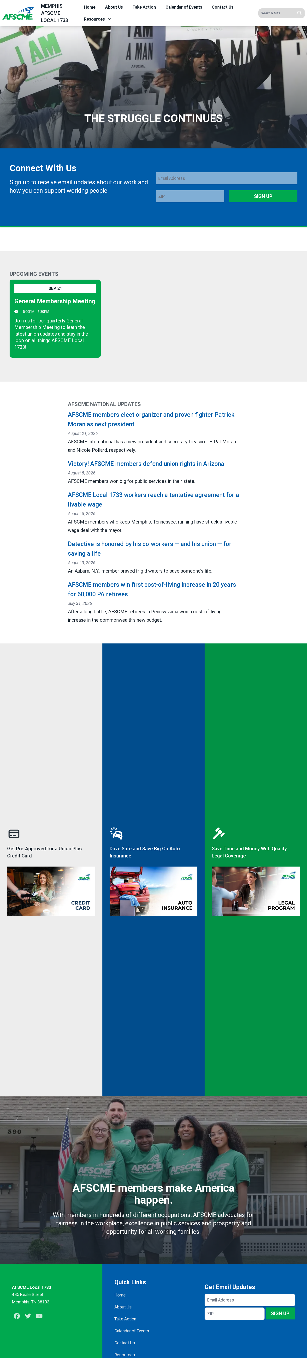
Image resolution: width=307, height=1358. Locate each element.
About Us (114, 7)
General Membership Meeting (54, 301)
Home (89, 7)
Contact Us (222, 7)
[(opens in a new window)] (51, 869)
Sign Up (263, 196)
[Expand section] (109, 19)
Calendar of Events (183, 7)
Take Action (144, 7)
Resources (94, 19)
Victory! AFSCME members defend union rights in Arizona (146, 463)
